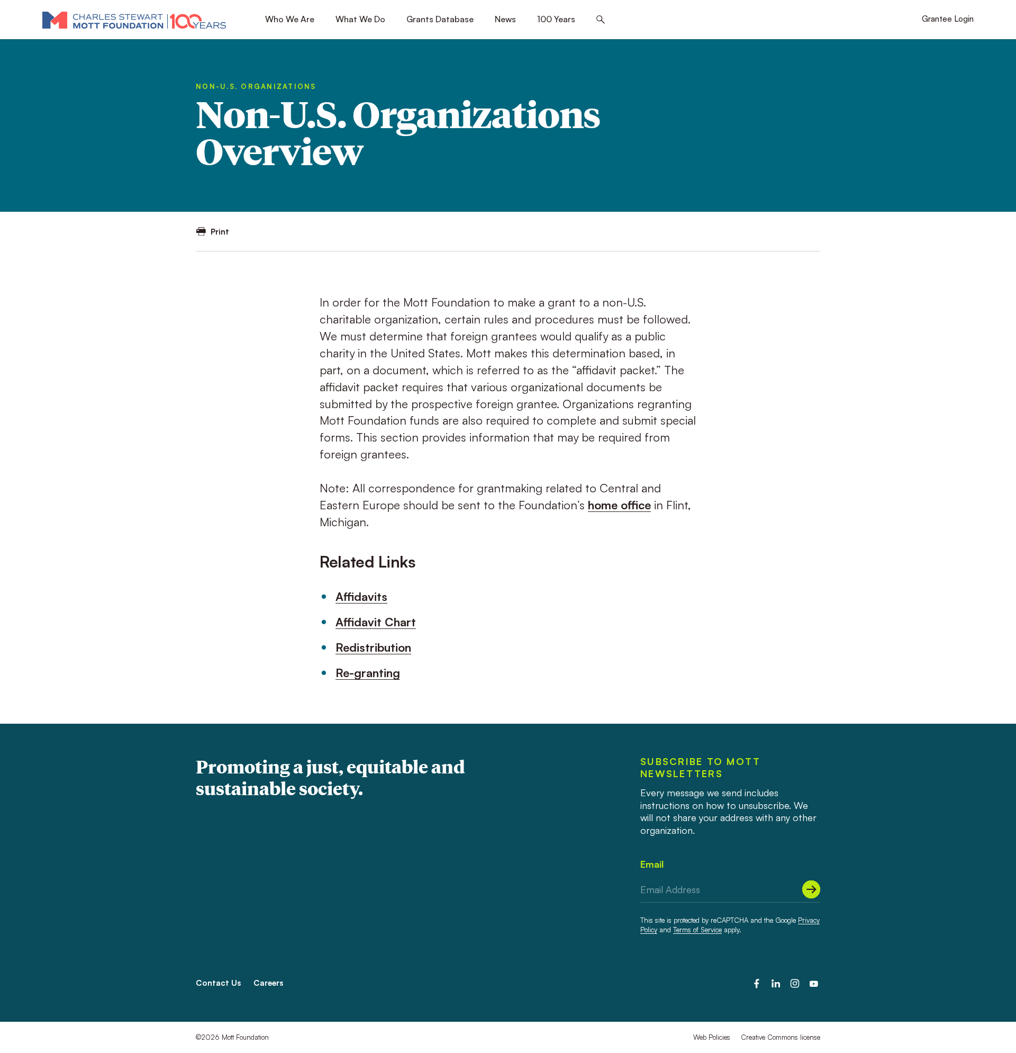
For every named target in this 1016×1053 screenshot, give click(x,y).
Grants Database (440, 19)
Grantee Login (948, 19)
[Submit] (811, 889)
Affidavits (361, 596)
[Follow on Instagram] (794, 983)
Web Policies (711, 1037)
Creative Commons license (780, 1037)
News (505, 19)
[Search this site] (600, 20)
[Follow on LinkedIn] (775, 983)
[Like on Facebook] (756, 983)
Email (652, 864)
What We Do (360, 19)
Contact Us (218, 983)
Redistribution (373, 647)
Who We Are (289, 19)
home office (619, 505)
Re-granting (367, 672)
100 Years (556, 19)
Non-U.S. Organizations (256, 86)
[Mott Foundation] (134, 20)
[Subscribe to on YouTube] (814, 983)
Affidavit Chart (375, 622)
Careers (268, 983)
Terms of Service (697, 929)
